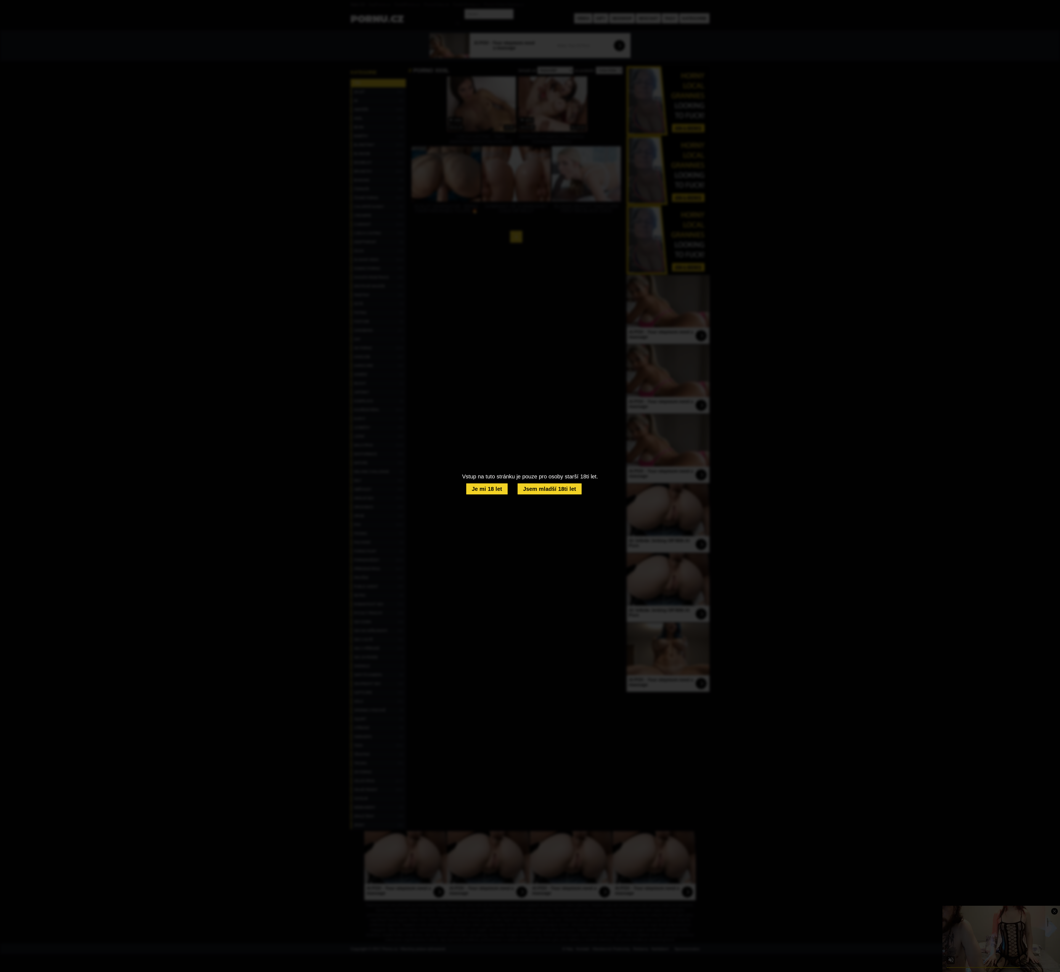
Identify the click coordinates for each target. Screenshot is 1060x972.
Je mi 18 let (487, 489)
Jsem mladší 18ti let (549, 489)
